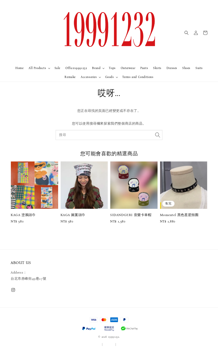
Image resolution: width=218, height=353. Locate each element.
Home (19, 68)
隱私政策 (109, 344)
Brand (96, 68)
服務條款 (95, 344)
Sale (57, 68)
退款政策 (122, 344)
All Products (37, 68)
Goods (109, 77)
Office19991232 (76, 68)
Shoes (186, 68)
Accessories (89, 77)
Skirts (157, 68)
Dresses (171, 68)
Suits (199, 68)
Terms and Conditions (137, 77)
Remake (70, 77)
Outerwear (128, 68)
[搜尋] (157, 135)
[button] (186, 32)
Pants (144, 68)
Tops (112, 68)
